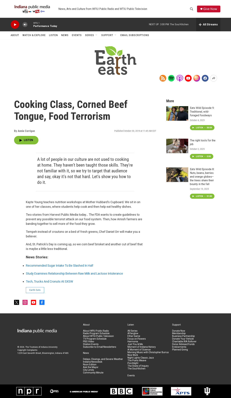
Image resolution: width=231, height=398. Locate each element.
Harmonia (133, 341)
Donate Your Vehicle (183, 339)
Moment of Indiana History (142, 347)
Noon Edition (89, 364)
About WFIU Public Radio (96, 331)
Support (107, 35)
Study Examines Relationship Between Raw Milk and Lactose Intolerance (74, 273)
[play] (15, 25)
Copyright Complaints (27, 350)
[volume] (25, 24)
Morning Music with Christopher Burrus (148, 352)
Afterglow (133, 333)
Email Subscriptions (134, 35)
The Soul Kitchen (136, 368)
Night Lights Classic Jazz (141, 358)
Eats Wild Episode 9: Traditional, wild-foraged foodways (202, 111)
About (15, 35)
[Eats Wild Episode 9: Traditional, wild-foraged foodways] (177, 113)
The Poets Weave (137, 360)
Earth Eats (35, 290)
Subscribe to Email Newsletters (99, 347)
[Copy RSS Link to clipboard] (162, 78)
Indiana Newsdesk (92, 362)
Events (77, 35)
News (64, 35)
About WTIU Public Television (98, 336)
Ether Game (134, 336)
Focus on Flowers (137, 339)
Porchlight (133, 363)
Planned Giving (180, 349)
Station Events (91, 344)
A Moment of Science (139, 349)
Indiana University (49, 347)
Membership (179, 333)
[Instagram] (196, 78)
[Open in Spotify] (171, 78)
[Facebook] (205, 78)
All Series (132, 331)
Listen (53, 35)
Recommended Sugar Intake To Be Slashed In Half (59, 265)
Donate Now (178, 331)
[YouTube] (188, 78)
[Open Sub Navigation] (96, 35)
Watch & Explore (34, 35)
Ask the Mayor (90, 367)
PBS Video (88, 341)
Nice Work (133, 355)
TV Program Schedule (95, 339)
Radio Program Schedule (96, 333)
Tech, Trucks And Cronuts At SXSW (49, 281)
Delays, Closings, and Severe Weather (103, 359)
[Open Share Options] (213, 78)
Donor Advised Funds (183, 344)
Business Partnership (183, 336)
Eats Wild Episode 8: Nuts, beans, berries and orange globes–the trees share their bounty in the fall (202, 177)
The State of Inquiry (138, 366)
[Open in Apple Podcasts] (179, 78)
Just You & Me (135, 344)
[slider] (30, 24)
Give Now (210, 9)
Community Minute (93, 372)
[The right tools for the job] (177, 146)
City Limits (88, 370)
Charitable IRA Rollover (184, 341)
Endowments (179, 347)
